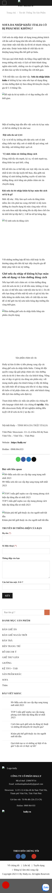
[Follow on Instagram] (23, 856)
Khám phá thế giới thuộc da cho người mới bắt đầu (25, 520)
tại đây (40, 404)
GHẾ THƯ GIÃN (10, 657)
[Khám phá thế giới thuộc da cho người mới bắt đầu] (26, 514)
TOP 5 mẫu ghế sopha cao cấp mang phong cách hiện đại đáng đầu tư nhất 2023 (28, 715)
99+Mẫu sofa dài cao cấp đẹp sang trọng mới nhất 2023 (29, 703)
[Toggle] (49, 679)
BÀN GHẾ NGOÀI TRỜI (14, 635)
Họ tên (6, 533)
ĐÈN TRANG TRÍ (11, 646)
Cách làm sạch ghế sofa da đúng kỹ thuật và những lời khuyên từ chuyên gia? (29, 725)
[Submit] (47, 612)
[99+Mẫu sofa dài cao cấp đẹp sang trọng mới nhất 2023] (26, 476)
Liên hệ (26, 865)
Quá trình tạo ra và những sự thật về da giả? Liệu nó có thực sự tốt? (29, 744)
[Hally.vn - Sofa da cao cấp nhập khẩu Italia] (26, 3)
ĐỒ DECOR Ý (9, 652)
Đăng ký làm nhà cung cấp (26, 870)
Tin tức (22, 12)
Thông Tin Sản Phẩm (35, 12)
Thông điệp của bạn (11, 558)
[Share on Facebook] (23, 459)
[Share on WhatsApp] (18, 459)
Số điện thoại (9, 546)
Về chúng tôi (13, 865)
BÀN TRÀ (7, 640)
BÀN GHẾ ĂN (9, 629)
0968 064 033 (29, 805)
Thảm (5, 685)
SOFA (5, 680)
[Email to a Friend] (33, 459)
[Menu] (4, 3)
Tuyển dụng (39, 865)
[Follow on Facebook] (18, 856)
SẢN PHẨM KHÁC (12, 674)
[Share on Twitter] (28, 459)
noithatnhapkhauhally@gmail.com (29, 784)
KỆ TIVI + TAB (10, 668)
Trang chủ (11, 12)
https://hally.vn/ (18, 442)
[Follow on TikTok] (28, 856)
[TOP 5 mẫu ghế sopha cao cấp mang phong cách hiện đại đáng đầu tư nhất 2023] (26, 495)
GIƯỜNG (7, 663)
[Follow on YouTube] (33, 856)
